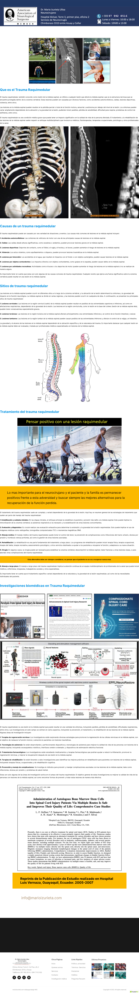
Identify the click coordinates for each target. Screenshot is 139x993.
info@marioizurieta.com (41, 898)
